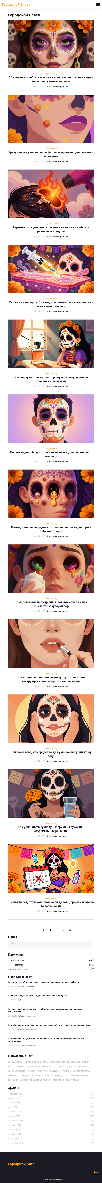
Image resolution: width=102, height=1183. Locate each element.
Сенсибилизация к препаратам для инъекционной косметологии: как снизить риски (49, 1025)
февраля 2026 (52, 1120)
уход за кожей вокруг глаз (65, 1080)
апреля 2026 (52, 1112)
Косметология (51, 149)
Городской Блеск (16, 4)
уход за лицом (32, 1067)
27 (70, 930)
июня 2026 (52, 1103)
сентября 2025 (52, 1143)
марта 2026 (52, 1116)
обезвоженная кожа (18, 1080)
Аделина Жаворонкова (57, 86)
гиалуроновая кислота (36, 1062)
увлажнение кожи (80, 1062)
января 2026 (52, 1125)
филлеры (46, 1067)
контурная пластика (48, 1071)
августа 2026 (52, 1094)
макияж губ (14, 1076)
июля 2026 (52, 1098)
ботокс (32, 1071)
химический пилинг (40, 1080)
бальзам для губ (59, 1076)
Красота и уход (51, 74)
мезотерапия (80, 1067)
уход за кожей (15, 1062)
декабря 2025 (52, 1129)
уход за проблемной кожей (35, 1076)
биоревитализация (59, 1062)
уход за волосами (17, 1071)
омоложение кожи (79, 1076)
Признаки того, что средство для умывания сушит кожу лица (38, 995)
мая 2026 (52, 1107)
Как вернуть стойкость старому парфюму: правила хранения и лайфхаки (43, 982)
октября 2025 (52, 1138)
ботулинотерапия (63, 1067)
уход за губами (15, 1067)
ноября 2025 (52, 1134)
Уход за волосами (51, 224)
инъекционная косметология (75, 1071)
